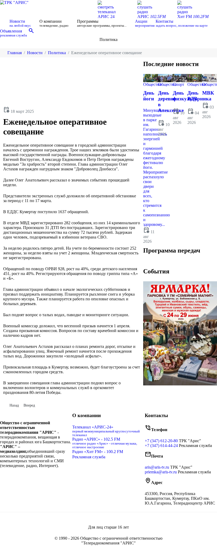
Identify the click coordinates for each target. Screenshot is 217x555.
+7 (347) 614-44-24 (161, 445)
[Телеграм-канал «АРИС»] (39, 476)
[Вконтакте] (30, 476)
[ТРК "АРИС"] (14, 2)
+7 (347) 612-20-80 (161, 441)
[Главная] (4, 23)
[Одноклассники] (35, 476)
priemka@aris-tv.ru (161, 472)
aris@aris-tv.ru (157, 467)
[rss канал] (42, 476)
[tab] (154, 262)
